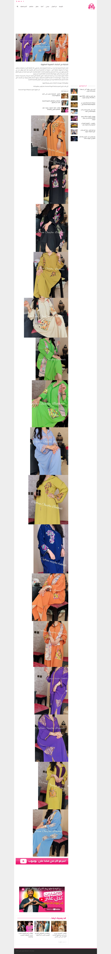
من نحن (94, 1)
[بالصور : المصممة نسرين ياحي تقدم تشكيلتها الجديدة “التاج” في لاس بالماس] (64, 96)
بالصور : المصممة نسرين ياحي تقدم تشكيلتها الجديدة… (51, 95)
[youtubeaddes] (42, 861)
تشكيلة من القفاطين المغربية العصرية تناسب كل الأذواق (51, 101)
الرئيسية (61, 6)
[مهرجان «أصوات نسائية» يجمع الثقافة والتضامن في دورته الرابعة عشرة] (74, 118)
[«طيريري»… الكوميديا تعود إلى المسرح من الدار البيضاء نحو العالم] (74, 125)
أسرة (42, 6)
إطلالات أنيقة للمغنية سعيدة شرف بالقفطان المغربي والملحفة (51, 108)
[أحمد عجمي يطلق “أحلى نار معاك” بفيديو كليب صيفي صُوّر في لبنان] (74, 91)
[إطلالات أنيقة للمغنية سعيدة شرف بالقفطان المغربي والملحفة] (64, 109)
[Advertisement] (83, 58)
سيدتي (47, 6)
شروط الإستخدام (79, 1)
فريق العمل (90, 1)
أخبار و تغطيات (23, 6)
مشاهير (31, 6)
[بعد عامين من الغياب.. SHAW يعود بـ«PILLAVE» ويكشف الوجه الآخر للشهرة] (74, 98)
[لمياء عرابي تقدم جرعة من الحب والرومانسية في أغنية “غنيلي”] (74, 111)
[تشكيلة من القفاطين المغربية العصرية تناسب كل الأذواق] (64, 103)
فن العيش (54, 6)
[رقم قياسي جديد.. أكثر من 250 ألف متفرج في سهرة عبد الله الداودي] (74, 138)
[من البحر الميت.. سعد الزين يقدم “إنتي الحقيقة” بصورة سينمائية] (74, 132)
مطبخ (37, 6)
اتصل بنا (85, 1)
